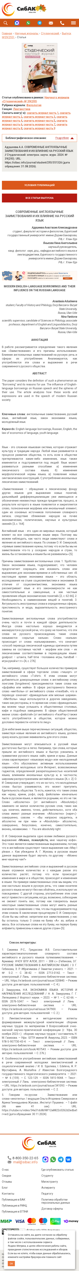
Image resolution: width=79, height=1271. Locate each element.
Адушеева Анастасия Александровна (54, 227)
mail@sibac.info (25, 1162)
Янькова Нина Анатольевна (60, 243)
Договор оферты (52, 1208)
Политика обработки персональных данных (55, 1201)
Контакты (8, 1193)
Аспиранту (48, 1187)
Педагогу (47, 1193)
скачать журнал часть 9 (39, 128)
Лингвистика (21, 109)
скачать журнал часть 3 (39, 116)
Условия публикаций (39, 185)
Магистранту (49, 1181)
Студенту (47, 1175)
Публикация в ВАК (13, 1199)
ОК (11, 1263)
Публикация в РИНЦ (14, 1205)
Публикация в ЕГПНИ (15, 1211)
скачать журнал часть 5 (39, 120)
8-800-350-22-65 (25, 1158)
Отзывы (7, 1181)
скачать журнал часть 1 (42, 112)
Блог (5, 1187)
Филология (33, 105)
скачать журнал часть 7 (39, 124)
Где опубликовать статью (57, 1169)
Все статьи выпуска (39, 197)
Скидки (6, 1175)
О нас (5, 1169)
